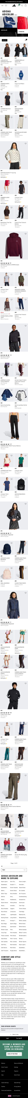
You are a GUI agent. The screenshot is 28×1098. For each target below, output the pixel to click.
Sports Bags (13, 923)
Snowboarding (23, 896)
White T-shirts (23, 932)
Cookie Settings (5, 1082)
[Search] (22, 5)
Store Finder (17, 1075)
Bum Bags (4, 923)
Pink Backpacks (13, 930)
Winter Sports (22, 941)
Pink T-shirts (13, 938)
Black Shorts (4, 902)
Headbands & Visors (13, 900)
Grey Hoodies (13, 893)
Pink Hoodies (13, 932)
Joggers (12, 908)
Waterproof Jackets (22, 915)
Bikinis (3, 896)
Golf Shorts (4, 947)
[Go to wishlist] (6, 5)
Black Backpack (3, 900)
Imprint (3, 1071)
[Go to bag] (25, 5)
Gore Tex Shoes (12, 882)
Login (7, 1038)
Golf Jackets (4, 941)
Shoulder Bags (21, 885)
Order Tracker (4, 1067)
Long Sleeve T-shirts (14, 918)
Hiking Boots (13, 902)
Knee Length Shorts (22, 882)
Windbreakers (22, 935)
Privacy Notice (17, 1086)
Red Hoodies (13, 944)
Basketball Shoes (4, 885)
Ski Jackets (22, 890)
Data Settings (17, 1082)
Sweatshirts (22, 899)
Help (2, 1075)
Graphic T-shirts (13, 885)
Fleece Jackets (5, 935)
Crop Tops (3, 932)
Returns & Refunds (18, 1063)
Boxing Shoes (4, 917)
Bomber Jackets (3, 915)
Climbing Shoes (3, 927)
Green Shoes (13, 890)
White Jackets (22, 920)
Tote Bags (21, 911)
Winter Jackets (21, 939)
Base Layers (4, 881)
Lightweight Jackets (13, 915)
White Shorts (22, 926)
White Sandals (23, 929)
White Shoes (22, 923)
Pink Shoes (13, 935)
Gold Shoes (4, 938)
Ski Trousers (22, 893)
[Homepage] (14, 6)
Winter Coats (4, 929)
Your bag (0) (19, 1038)
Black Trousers (3, 906)
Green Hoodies (14, 887)
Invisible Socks (12, 906)
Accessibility (17, 1090)
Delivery (3, 1063)
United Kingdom (16, 1095)
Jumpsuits (13, 911)
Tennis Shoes (22, 908)
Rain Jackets (13, 941)
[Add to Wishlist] (11, 45)
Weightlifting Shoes (22, 918)
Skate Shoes (22, 887)
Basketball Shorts (4, 888)
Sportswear (13, 926)
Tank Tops (21, 905)
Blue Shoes (4, 911)
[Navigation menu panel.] (2, 5)
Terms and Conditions (6, 1090)
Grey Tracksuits (13, 897)
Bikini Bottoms (3, 891)
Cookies (3, 1086)
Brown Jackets (3, 921)
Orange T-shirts (12, 921)
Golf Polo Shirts (3, 945)
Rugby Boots (13, 950)
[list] (11, 40)
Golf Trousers (4, 950)
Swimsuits (21, 902)
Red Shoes (13, 947)
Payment (16, 1071)
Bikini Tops (4, 893)
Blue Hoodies (4, 908)
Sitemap (16, 1067)
